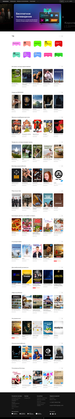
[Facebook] (50, 414)
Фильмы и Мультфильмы (22, 1)
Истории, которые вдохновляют (21, 66)
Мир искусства (16, 191)
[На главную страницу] (5, 1)
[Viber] (55, 414)
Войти (70, 1)
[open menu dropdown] (37, 1)
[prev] (60, 36)
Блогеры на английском (19, 166)
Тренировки (32, 1)
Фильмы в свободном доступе (21, 117)
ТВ (13, 36)
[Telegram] (53, 414)
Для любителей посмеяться (20, 267)
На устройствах (39, 396)
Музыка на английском (18, 343)
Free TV (61, 1)
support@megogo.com (56, 405)
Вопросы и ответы (53, 399)
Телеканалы (13, 1)
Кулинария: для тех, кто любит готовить (23, 216)
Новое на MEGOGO (17, 92)
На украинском (16, 318)
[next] (62, 36)
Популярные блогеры (18, 368)
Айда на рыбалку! (17, 292)
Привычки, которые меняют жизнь (22, 142)
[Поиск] (66, 1)
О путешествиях (16, 241)
